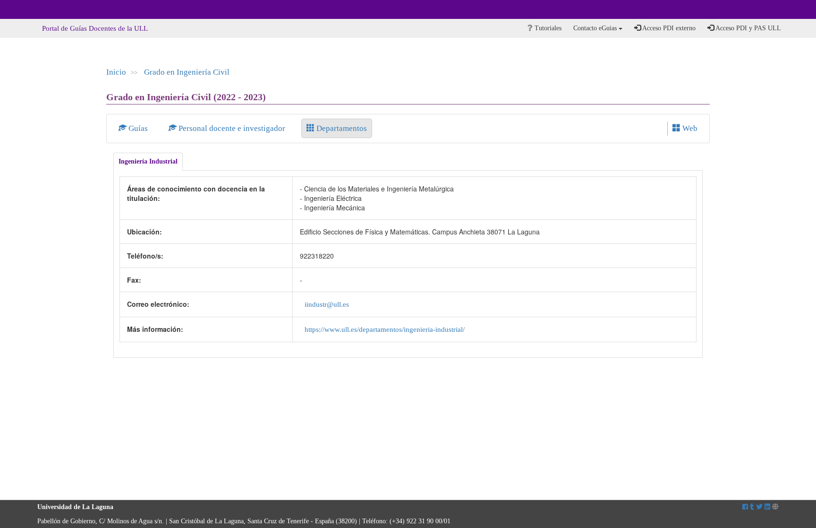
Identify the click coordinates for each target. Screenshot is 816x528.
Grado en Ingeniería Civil (187, 72)
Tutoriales (547, 28)
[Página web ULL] (775, 507)
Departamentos (340, 128)
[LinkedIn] (767, 507)
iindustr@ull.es (327, 304)
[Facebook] (745, 507)
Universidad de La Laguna (63, 9)
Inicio (116, 72)
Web (688, 128)
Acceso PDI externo (668, 28)
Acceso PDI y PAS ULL (747, 28)
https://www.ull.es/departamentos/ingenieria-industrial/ (385, 329)
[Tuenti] (752, 507)
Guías (138, 128)
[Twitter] (759, 507)
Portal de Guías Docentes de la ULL (95, 28)
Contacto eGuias (596, 28)
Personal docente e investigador (232, 128)
